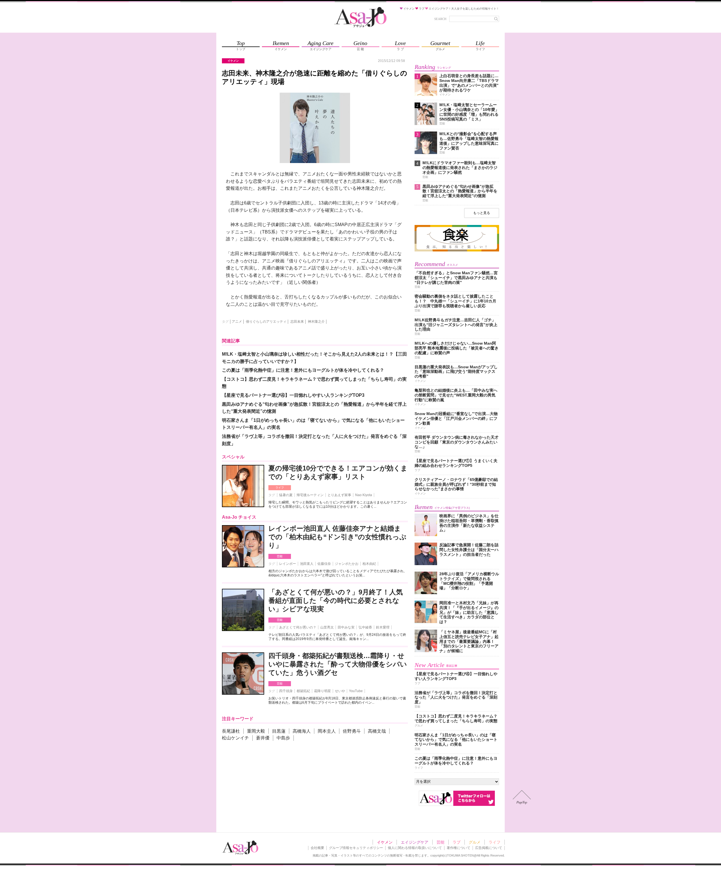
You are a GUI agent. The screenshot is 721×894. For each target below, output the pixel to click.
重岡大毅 (256, 731)
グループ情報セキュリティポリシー (356, 848)
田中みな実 (346, 627)
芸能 (279, 556)
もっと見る (481, 213)
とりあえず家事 (339, 495)
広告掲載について (488, 848)
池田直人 (306, 564)
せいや (340, 691)
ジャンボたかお (347, 564)
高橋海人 (302, 731)
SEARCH (440, 19)
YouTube (356, 691)
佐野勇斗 (352, 731)
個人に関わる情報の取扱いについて (415, 848)
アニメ (237, 322)
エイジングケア (414, 842)
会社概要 (317, 848)
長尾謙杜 (231, 731)
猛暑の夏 (286, 495)
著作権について (458, 848)
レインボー (287, 564)
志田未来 (297, 322)
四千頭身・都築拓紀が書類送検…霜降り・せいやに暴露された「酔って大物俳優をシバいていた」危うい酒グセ (337, 664)
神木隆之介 (316, 322)
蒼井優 (263, 737)
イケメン (385, 842)
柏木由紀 (369, 564)
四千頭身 (286, 691)
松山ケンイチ (235, 737)
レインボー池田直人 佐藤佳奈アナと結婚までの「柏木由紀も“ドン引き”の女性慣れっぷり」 (337, 537)
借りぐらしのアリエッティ (266, 322)
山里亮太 (327, 627)
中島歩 (283, 737)
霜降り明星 (322, 691)
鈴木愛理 (383, 627)
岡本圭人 (327, 731)
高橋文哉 (377, 731)
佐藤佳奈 (324, 564)
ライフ (279, 487)
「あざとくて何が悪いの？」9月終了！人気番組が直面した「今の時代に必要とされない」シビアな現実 (335, 600)
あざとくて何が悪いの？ (297, 627)
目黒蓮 (279, 731)
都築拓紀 (303, 691)
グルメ (474, 842)
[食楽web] (457, 250)
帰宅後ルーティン (310, 495)
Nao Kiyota (363, 495)
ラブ (456, 842)
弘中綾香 (365, 627)
